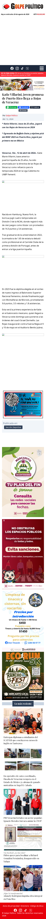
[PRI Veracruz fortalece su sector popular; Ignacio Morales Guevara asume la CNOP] (23, 802)
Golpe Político (12, 115)
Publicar (36, 107)
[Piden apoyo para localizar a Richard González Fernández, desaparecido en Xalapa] (23, 838)
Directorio (25, 906)
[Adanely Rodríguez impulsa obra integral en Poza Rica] (23, 878)
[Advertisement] (23, 40)
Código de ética (36, 906)
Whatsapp (12, 107)
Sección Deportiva (13, 427)
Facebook (25, 107)
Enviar (24, 110)
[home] (23, 6)
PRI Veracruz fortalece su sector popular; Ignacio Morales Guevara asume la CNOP (22, 74)
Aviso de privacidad (11, 906)
